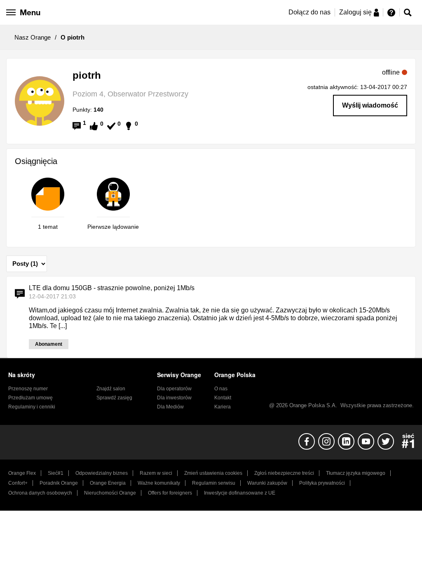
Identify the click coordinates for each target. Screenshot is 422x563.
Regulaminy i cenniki (31, 407)
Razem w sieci (156, 473)
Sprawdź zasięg (114, 398)
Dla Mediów (170, 407)
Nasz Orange (32, 37)
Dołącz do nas (309, 12)
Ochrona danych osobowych (40, 493)
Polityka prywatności (322, 483)
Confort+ (18, 483)
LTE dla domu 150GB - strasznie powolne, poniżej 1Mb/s (112, 287)
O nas (220, 389)
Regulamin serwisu (213, 483)
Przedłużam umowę (30, 398)
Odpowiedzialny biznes (101, 473)
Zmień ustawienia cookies (213, 473)
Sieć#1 (55, 473)
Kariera (222, 407)
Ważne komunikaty (159, 483)
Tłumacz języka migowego (355, 473)
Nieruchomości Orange (110, 493)
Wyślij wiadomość (370, 105)
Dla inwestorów (174, 398)
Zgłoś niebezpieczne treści (284, 473)
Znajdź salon (110, 389)
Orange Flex (22, 473)
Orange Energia (108, 483)
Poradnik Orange (59, 483)
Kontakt (222, 398)
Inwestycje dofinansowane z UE (239, 493)
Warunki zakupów (267, 483)
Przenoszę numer (28, 389)
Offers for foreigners (170, 493)
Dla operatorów (174, 389)
